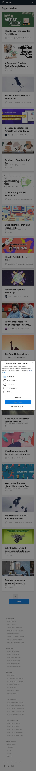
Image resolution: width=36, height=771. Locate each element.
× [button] (33, 363)
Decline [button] (18, 397)
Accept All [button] (18, 402)
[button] (18, 406)
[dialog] (18, 385)
